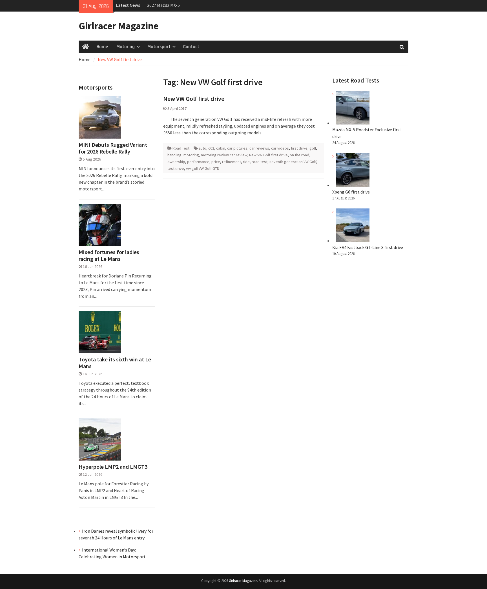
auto (202, 148)
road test (259, 161)
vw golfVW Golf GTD (202, 168)
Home (102, 47)
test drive (175, 168)
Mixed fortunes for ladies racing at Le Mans (109, 255)
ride (246, 161)
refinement (231, 161)
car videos (280, 148)
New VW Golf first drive (193, 99)
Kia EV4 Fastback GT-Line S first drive (367, 247)
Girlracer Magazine (118, 26)
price (215, 161)
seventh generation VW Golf (292, 161)
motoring (191, 154)
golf (312, 148)
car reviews (259, 148)
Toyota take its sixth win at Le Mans (115, 363)
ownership (176, 161)
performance (198, 161)
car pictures (237, 148)
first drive (299, 148)
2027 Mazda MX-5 (163, 5)
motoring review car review (224, 154)
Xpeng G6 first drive (351, 192)
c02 (211, 148)
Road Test (180, 148)
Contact (191, 47)
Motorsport (159, 47)
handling (174, 154)
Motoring (125, 47)
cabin (220, 148)
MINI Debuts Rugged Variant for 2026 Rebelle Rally (113, 148)
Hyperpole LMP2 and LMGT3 (113, 466)
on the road (299, 154)
